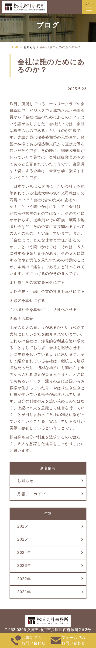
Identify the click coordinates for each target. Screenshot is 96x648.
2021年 (24, 592)
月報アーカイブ (31, 494)
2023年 (24, 566)
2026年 (24, 526)
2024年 (24, 553)
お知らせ (25, 481)
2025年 (24, 539)
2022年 (24, 579)
